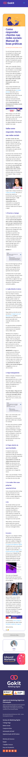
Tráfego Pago (7, 723)
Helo (8, 47)
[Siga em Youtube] (12, 751)
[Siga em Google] (15, 751)
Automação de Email (8, 731)
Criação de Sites (7, 728)
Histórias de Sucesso (8, 739)
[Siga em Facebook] (4, 751)
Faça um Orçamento (8, 747)
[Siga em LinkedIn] (10, 751)
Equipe (5, 742)
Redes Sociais (19, 47)
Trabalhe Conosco (8, 745)
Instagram (18, 624)
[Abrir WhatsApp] (24, 753)
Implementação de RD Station (11, 734)
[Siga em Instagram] (7, 751)
